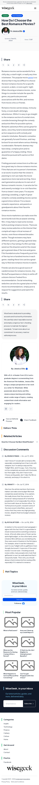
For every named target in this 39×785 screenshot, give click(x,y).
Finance (7, 730)
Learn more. (29, 3)
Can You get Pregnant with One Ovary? (27, 675)
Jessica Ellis (17, 31)
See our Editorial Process (12, 420)
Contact (7, 752)
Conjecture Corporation (22, 779)
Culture (6, 736)
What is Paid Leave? (10, 630)
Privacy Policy (6, 782)
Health (6, 724)
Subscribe (19, 599)
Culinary (7, 733)
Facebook (7, 762)
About (6, 749)
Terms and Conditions (17, 782)
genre (30, 77)
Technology (8, 727)
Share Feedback (30, 420)
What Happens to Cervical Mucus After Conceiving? (10, 675)
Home (6, 739)
